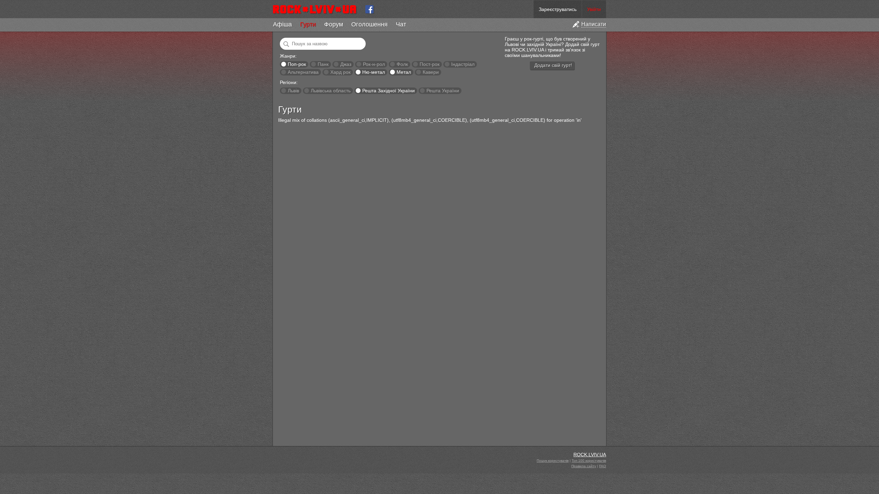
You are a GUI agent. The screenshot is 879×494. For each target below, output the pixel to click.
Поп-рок (297, 64)
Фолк (402, 64)
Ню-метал (373, 72)
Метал (404, 72)
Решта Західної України (388, 90)
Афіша (282, 24)
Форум (333, 24)
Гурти (308, 24)
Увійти (594, 9)
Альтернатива (303, 72)
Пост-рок (430, 64)
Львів (293, 90)
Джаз (345, 64)
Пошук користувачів (553, 460)
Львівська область (331, 90)
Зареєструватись (558, 9)
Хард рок (340, 72)
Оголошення (369, 24)
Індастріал (463, 64)
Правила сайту (583, 466)
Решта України (442, 90)
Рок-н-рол (374, 64)
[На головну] (317, 9)
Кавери (431, 72)
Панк (323, 64)
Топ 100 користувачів (589, 460)
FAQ (602, 466)
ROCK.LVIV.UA (589, 454)
